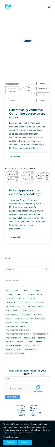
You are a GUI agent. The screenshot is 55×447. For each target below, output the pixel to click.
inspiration (26, 314)
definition (30, 294)
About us (34, 408)
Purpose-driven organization (17, 334)
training (36, 346)
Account (33, 406)
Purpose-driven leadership (16, 326)
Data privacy (35, 413)
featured (20, 298)
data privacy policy (10, 433)
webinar (9, 350)
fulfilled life (11, 302)
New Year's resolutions (35, 318)
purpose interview (13, 338)
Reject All (10, 442)
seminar (20, 342)
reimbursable (29, 338)
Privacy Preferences (10, 437)
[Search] (27, 269)
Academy (20, 406)
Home (22, 408)
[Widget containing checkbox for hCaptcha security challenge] (24, 388)
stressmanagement (13, 346)
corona (19, 294)
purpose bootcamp (40, 334)
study (27, 346)
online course (11, 322)
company (9, 294)
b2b (7, 290)
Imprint (33, 415)
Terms (32, 410)
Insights (21, 415)
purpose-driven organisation (17, 330)
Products (21, 413)
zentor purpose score (15, 354)
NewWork (19, 318)
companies (37, 290)
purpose (24, 322)
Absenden (12, 397)
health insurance (28, 310)
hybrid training (12, 314)
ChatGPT (26, 290)
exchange (10, 298)
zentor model (30, 350)
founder (31, 298)
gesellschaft (38, 302)
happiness (10, 306)
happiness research (36, 306)
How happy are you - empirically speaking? (25, 192)
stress (39, 342)
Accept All (24, 442)
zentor (18, 350)
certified (15, 290)
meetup (9, 318)
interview (38, 314)
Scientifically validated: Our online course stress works (27, 113)
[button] (49, 6)
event (39, 294)
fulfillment (24, 302)
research (42, 338)
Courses (21, 410)
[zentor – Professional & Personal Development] (8, 6)
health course (12, 310)
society (30, 342)
